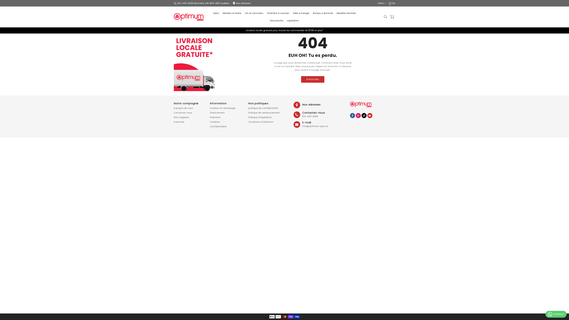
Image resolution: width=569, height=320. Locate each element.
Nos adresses (311, 104)
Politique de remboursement (264, 112)
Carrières (215, 121)
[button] (386, 17)
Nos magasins (181, 117)
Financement (217, 112)
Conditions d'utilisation (261, 121)
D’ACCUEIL (312, 79)
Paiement (215, 117)
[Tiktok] (364, 115)
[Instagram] (358, 115)
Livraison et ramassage (222, 108)
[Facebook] (352, 115)
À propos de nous (183, 108)
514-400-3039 (310, 116)
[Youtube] (369, 115)
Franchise (179, 121)
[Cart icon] (392, 16)
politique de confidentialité (263, 108)
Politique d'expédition (260, 117)
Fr (390, 3)
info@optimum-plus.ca (315, 126)
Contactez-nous (183, 112)
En (394, 3)
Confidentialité (218, 126)
